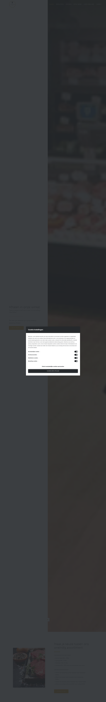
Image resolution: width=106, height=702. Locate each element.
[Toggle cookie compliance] (76, 355)
